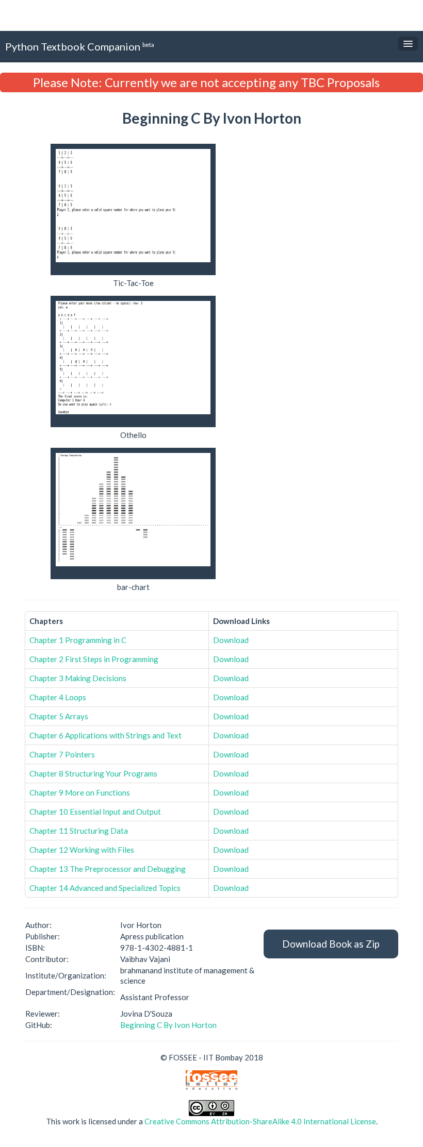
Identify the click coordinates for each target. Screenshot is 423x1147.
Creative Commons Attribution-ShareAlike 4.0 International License (260, 1121)
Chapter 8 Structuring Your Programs (93, 773)
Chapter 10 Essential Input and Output (95, 811)
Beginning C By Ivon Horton (168, 1025)
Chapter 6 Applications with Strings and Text (105, 735)
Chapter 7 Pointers (62, 754)
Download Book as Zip (331, 944)
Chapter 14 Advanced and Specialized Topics (105, 887)
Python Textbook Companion (79, 46)
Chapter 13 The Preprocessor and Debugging (107, 868)
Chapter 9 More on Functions (79, 792)
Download (231, 640)
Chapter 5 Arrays (58, 716)
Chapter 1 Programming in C (77, 640)
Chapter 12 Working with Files (81, 849)
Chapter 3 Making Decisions (77, 678)
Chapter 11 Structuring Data (78, 830)
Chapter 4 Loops (57, 697)
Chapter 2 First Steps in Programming (93, 659)
